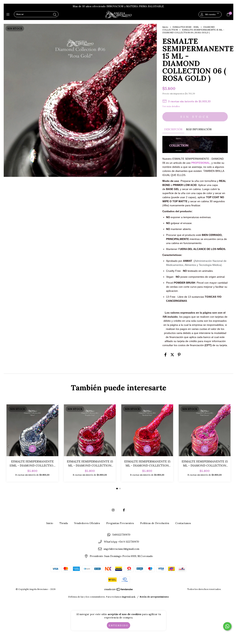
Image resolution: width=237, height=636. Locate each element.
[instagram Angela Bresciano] (113, 510)
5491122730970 (121, 534)
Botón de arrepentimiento (154, 596)
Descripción (173, 129)
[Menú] (9, 14)
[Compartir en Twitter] (172, 355)
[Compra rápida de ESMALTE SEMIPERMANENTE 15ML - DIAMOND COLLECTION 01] (32, 448)
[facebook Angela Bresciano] (124, 510)
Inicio (165, 27)
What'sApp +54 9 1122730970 (121, 542)
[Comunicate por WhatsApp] (227, 626)
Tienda (63, 523)
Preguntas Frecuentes (120, 523)
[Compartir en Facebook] (165, 355)
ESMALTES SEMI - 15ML (186, 27)
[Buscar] (55, 14)
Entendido (118, 625)
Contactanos (183, 523)
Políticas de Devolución (154, 523)
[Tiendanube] (118, 590)
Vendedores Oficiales (87, 523)
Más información (199, 129)
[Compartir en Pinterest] (179, 355)
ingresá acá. (129, 596)
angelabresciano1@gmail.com (121, 549)
